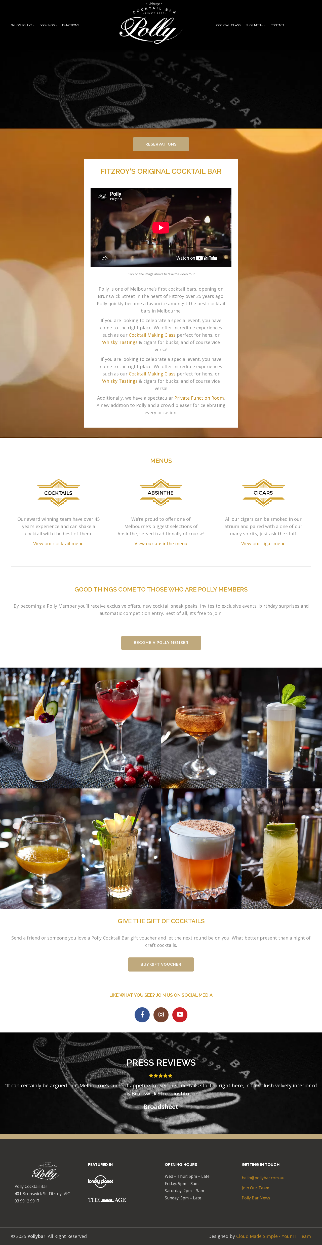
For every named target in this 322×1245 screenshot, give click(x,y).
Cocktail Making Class (152, 335)
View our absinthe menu (161, 543)
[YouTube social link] (179, 1014)
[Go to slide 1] (156, 1118)
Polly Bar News (256, 1198)
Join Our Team (255, 1188)
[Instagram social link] (161, 1014)
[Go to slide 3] (166, 1118)
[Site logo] (156, 25)
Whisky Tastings (120, 342)
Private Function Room (199, 398)
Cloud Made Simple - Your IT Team (273, 1236)
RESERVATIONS (161, 144)
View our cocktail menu (58, 543)
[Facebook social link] (142, 1014)
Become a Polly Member (161, 642)
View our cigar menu (263, 543)
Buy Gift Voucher (161, 964)
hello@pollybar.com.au (263, 1178)
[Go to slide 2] (161, 1118)
